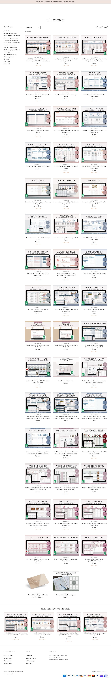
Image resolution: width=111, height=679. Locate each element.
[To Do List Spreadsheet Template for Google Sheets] (94, 81)
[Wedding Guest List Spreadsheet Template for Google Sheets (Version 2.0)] (66, 473)
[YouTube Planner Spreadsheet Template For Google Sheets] (38, 367)
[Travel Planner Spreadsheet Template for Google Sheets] (66, 295)
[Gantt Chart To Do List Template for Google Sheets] (38, 295)
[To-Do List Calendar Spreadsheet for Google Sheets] (38, 545)
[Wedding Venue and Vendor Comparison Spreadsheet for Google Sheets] (38, 509)
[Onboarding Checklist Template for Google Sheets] (38, 259)
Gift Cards (7, 61)
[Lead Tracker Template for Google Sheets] (66, 224)
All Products (7, 31)
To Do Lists (7, 52)
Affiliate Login (30, 661)
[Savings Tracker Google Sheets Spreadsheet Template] (94, 545)
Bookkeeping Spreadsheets (12, 35)
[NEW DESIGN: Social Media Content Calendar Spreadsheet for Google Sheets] (38, 45)
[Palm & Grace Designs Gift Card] (38, 581)
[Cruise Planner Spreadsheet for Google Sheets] (94, 259)
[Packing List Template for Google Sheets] (38, 152)
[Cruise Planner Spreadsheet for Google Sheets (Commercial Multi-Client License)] (94, 402)
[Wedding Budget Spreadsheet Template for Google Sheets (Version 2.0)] (38, 473)
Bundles (6, 59)
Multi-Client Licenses (10, 54)
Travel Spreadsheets (10, 45)
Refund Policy (8, 658)
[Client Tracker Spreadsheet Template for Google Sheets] (38, 81)
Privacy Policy (8, 663)
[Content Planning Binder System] (66, 581)
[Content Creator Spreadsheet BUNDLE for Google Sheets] (66, 188)
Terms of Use (8, 661)
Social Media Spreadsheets (12, 42)
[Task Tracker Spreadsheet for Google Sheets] (66, 81)
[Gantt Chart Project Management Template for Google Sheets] (38, 188)
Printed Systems (9, 57)
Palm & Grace (11, 671)
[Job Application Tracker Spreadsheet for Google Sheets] (94, 152)
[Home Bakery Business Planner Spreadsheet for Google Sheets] (66, 259)
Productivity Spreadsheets (12, 50)
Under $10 (7, 64)
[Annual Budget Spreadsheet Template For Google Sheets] (66, 509)
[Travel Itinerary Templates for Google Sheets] (94, 295)
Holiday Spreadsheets (10, 47)
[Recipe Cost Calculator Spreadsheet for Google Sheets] (94, 188)
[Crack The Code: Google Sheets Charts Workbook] (66, 331)
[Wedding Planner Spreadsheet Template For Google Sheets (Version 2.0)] (94, 367)
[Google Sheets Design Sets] (66, 367)
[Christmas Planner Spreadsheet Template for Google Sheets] (94, 438)
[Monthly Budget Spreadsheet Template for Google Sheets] (94, 509)
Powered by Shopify (8, 673)
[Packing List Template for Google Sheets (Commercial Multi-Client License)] (38, 438)
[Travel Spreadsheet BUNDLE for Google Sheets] (38, 224)
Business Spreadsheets (11, 38)
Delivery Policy (8, 655)
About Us (29, 655)
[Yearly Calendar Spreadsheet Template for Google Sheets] (66, 116)
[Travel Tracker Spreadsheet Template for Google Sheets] (94, 116)
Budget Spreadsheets (10, 33)
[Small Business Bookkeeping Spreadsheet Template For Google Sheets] (94, 45)
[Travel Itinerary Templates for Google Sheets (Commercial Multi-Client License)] (66, 402)
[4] (105, 27)
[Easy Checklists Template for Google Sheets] (38, 116)
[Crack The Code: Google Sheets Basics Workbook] (38, 331)
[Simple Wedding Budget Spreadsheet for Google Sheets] (66, 545)
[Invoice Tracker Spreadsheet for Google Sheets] (66, 152)
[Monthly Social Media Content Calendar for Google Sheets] (66, 45)
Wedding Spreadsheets (11, 40)
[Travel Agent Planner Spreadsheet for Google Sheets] (94, 224)
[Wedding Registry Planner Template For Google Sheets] (94, 473)
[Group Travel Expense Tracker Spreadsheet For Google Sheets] (94, 331)
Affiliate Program (31, 658)
